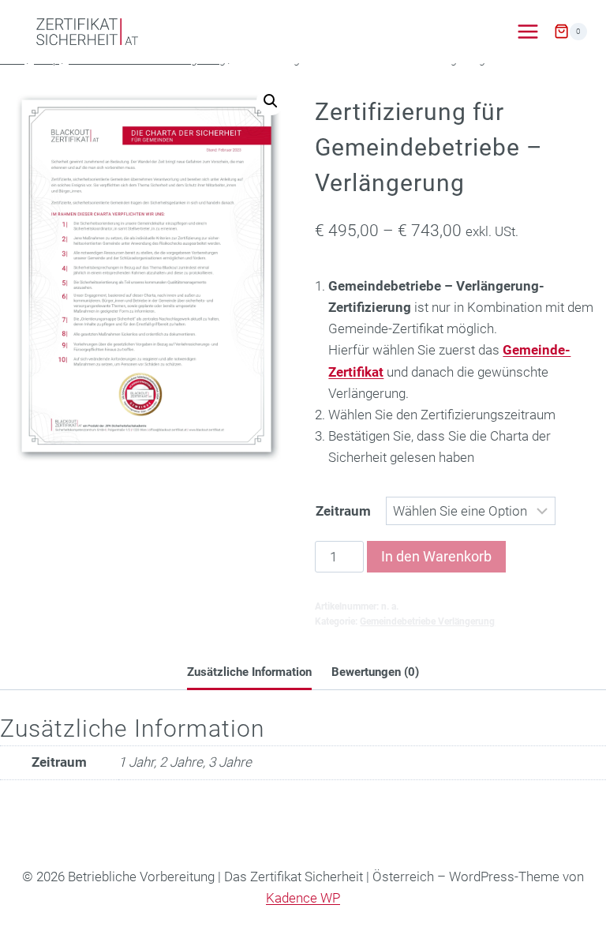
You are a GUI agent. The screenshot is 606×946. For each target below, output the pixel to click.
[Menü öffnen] (527, 31)
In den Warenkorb (436, 556)
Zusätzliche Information (249, 672)
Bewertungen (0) (375, 672)
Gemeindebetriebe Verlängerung (427, 621)
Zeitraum (343, 511)
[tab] (249, 673)
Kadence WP (303, 898)
